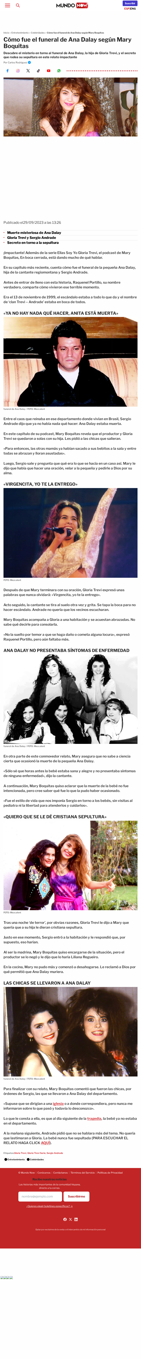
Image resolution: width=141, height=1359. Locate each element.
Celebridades (38, 32)
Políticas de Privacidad (110, 1172)
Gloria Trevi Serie (36, 1153)
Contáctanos (60, 1172)
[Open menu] (7, 5)
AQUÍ (45, 1143)
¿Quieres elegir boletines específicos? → (49, 1206)
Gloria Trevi (20, 1153)
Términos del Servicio (82, 1172)
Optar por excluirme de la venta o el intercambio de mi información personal (70, 1229)
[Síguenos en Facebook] (65, 1219)
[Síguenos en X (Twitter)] (70, 1219)
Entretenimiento (20, 32)
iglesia (58, 1104)
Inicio (6, 32)
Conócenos (43, 1172)
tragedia (94, 1118)
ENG (133, 8)
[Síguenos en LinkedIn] (76, 1219)
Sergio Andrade (55, 1153)
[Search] (18, 5)
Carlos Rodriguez (17, 62)
